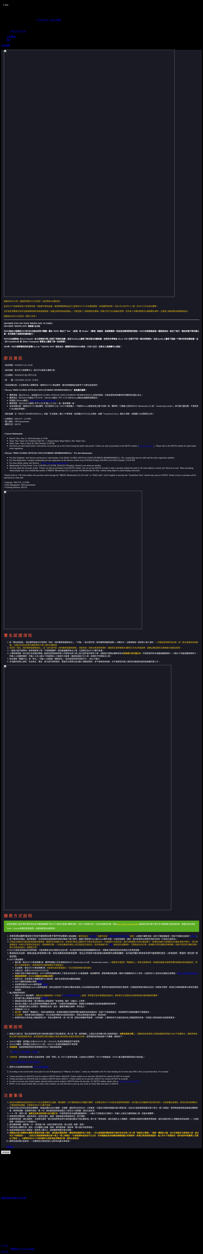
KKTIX (4, 1251)
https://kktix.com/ (146, 446)
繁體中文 (15, 1249)
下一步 (4, 1245)
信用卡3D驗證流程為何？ (188, 973)
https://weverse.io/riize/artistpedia (42, 401)
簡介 (9, 40)
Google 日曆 (55, 20)
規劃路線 (5, 1198)
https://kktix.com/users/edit (128, 924)
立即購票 (11, 37)
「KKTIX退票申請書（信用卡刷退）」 (25, 1062)
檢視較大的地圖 (18, 1198)
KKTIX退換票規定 (41, 1067)
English (23, 1249)
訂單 (111, 945)
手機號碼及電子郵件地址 (118, 936)
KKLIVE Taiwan (18, 31)
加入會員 (93, 936)
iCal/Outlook (42, 20)
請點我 (194, 936)
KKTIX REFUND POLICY (130, 1081)
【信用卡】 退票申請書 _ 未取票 (24, 1052)
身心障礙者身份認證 (71, 995)
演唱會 (10, 1147)
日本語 (30, 1249)
